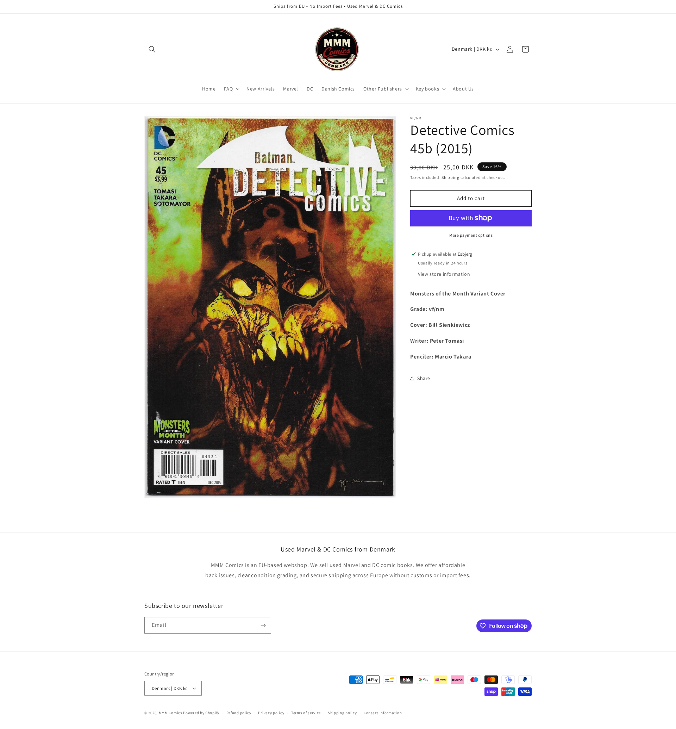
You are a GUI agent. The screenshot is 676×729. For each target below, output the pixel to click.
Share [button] (423, 378)
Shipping (450, 177)
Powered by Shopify (201, 712)
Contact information (383, 712)
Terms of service (306, 712)
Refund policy (238, 712)
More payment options (471, 234)
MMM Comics (170, 712)
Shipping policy (342, 712)
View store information (444, 273)
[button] (152, 49)
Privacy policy (271, 712)
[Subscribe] (263, 625)
